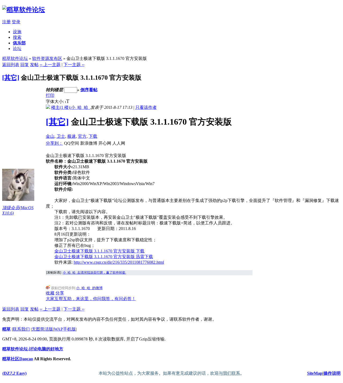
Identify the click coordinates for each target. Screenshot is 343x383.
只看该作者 (146, 107)
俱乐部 (19, 43)
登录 (16, 22)
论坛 (17, 48)
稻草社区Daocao (17, 359)
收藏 (50, 293)
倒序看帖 (89, 89)
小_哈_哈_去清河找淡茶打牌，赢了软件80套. (94, 272)
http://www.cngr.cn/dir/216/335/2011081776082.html (119, 262)
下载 (93, 136)
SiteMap (314, 373)
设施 (17, 31)
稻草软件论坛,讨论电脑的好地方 (32, 349)
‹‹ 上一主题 (50, 64)
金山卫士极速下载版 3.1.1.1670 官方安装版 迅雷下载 (103, 256)
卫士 (61, 136)
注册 (6, 22)
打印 (50, 95)
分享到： (54, 143)
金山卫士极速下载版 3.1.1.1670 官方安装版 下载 (99, 251)
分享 (59, 293)
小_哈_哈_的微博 (89, 288)
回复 (24, 64)
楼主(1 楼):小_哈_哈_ (70, 107)
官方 (82, 136)
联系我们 (21, 329)
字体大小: (55, 101)
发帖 (34, 64)
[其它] (10, 77)
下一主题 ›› (74, 64)
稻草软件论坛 (15, 58)
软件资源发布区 (47, 58)
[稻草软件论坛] (23, 9)
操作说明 (332, 373)
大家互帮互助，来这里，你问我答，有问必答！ (91, 298)
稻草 (6, 329)
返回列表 (10, 64)
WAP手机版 (65, 329)
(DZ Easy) (14, 373)
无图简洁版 (42, 329)
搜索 (17, 37)
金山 (50, 136)
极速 (71, 136)
